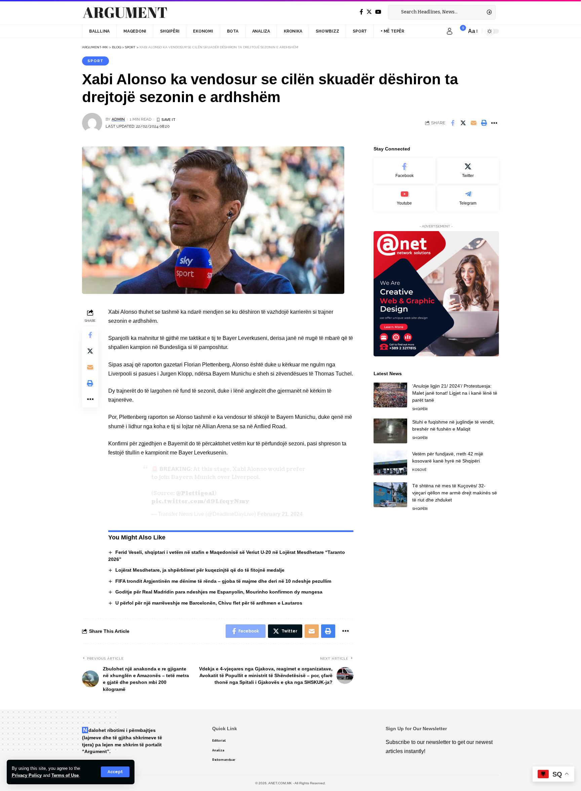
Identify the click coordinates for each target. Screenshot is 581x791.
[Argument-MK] (125, 12)
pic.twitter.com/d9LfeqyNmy (200, 501)
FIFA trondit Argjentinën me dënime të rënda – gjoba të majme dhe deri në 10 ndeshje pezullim (223, 581)
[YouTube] (378, 11)
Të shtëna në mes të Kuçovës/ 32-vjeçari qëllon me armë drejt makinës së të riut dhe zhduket (454, 492)
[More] (494, 123)
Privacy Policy (27, 775)
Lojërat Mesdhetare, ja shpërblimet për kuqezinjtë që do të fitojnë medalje (199, 570)
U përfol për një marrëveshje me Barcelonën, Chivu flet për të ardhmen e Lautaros (208, 603)
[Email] (473, 123)
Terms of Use (65, 775)
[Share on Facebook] (452, 123)
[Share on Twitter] (463, 123)
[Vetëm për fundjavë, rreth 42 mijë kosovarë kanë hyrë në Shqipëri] (390, 462)
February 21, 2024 (280, 514)
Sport (95, 60)
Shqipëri (420, 408)
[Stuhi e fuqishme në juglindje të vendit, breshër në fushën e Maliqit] (390, 430)
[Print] (484, 123)
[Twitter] (369, 11)
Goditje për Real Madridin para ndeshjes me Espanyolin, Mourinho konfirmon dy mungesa (218, 592)
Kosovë (419, 469)
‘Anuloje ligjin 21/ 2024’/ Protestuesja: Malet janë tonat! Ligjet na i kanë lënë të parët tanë (454, 392)
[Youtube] (404, 198)
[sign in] (449, 31)
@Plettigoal (195, 493)
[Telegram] (468, 198)
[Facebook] (361, 11)
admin (118, 119)
